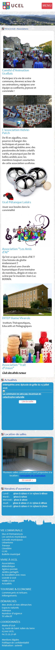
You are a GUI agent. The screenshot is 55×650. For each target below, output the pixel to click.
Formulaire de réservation (32, 476)
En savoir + (27, 480)
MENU (47, 6)
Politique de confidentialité (15, 643)
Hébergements (9, 596)
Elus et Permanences (12, 534)
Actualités (10, 380)
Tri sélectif (7, 616)
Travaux (6, 546)
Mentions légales (10, 640)
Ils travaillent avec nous (14, 575)
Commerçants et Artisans (14, 593)
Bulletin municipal (11, 554)
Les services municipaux (14, 537)
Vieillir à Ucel (8, 581)
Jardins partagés (10, 572)
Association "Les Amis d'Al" (17, 251)
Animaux (6, 611)
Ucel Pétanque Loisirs (16, 202)
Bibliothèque (8, 566)
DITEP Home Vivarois (16, 318)
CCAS (4, 551)
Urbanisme (7, 543)
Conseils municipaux (12, 540)
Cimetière (6, 548)
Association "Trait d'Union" (14, 367)
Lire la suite (27, 401)
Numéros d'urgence (12, 613)
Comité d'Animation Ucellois (15, 72)
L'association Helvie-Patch (16, 132)
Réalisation (7, 646)
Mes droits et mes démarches (17, 605)
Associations (22, 29)
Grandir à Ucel (9, 578)
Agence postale (9, 569)
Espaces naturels (10, 608)
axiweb (18, 646)
